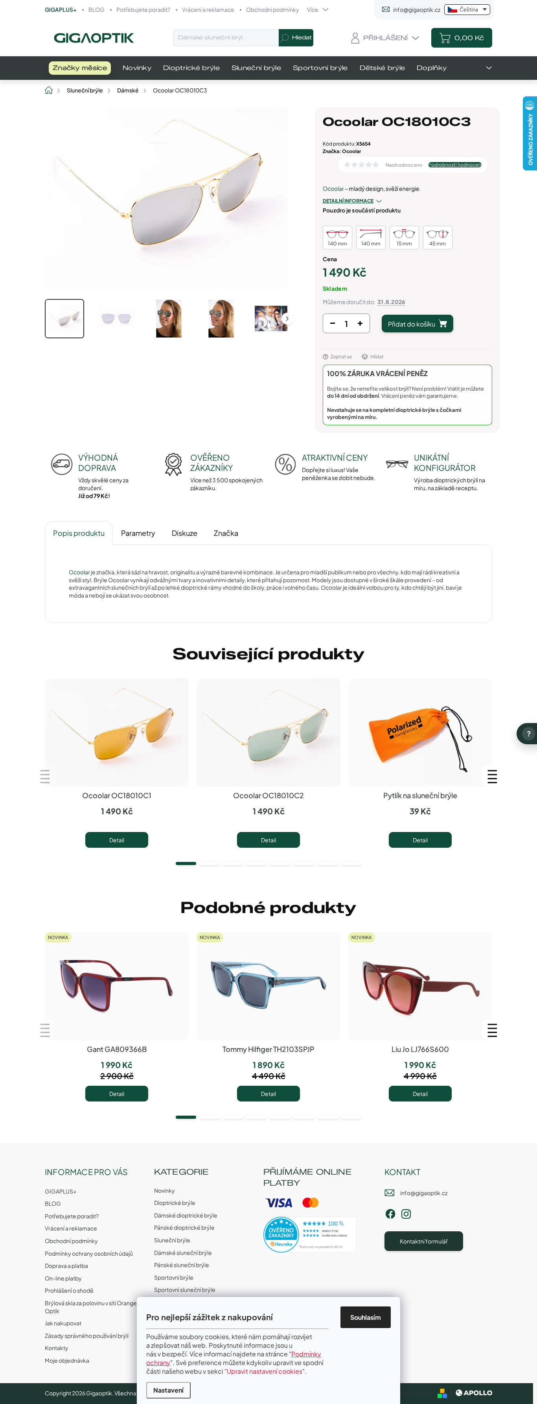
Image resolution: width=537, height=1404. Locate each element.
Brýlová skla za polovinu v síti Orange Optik (91, 1306)
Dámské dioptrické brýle (185, 1215)
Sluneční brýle (172, 1239)
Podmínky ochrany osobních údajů (89, 1253)
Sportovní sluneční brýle (184, 1289)
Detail (116, 839)
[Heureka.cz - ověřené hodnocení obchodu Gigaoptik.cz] (310, 1235)
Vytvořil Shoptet (411, 1392)
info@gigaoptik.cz (423, 1192)
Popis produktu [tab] (79, 532)
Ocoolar (333, 188)
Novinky (164, 1190)
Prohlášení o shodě (69, 1290)
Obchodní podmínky (272, 9)
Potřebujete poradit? (143, 9)
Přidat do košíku (411, 324)
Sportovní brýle (173, 1277)
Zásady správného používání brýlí (87, 1335)
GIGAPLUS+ (61, 9)
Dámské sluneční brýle (183, 1252)
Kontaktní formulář (424, 1241)
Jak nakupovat (63, 1323)
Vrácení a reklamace (208, 9)
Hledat (302, 37)
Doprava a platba (66, 1265)
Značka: (342, 151)
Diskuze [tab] (184, 532)
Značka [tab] (226, 532)
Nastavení (168, 1390)
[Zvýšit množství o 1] (360, 325)
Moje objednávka (67, 1360)
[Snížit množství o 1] (332, 325)
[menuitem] (80, 68)
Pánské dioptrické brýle (184, 1227)
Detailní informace (348, 201)
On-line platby (63, 1278)
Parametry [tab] (138, 532)
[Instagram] (406, 1212)
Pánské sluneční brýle (181, 1264)
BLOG (96, 9)
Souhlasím (365, 1317)
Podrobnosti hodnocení (455, 165)
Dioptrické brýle (174, 1202)
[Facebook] (390, 1212)
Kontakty (56, 1347)
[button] (186, 863)
